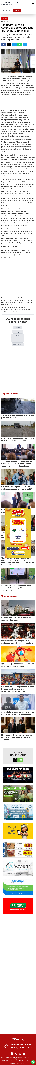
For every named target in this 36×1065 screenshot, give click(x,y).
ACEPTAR (17, 10)
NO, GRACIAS (6, 10)
